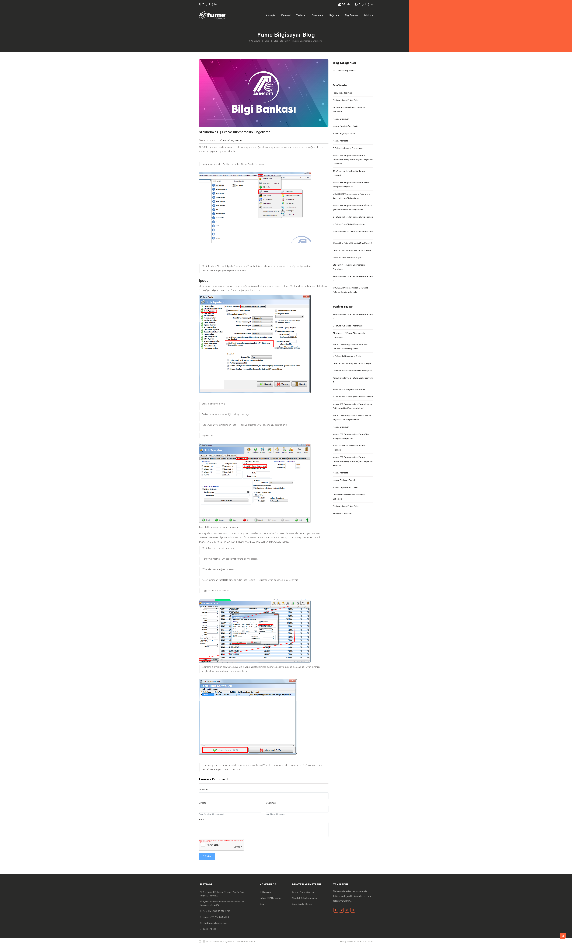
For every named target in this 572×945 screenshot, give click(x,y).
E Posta (202, 803)
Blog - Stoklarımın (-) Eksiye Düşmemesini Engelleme (298, 41)
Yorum (202, 819)
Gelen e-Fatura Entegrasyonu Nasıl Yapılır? (353, 250)
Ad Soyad (203, 789)
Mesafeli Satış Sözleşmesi (304, 898)
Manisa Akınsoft (340, 141)
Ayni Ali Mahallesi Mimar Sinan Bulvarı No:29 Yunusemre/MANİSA (222, 903)
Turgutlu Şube (209, 4)
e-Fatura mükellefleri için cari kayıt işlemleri (353, 217)
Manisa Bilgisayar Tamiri (344, 133)
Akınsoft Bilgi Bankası (232, 140)
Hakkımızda (265, 892)
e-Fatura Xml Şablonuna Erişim (347, 257)
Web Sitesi (271, 803)
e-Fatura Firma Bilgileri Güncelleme (349, 224)
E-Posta (346, 4)
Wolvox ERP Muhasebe (270, 898)
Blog (267, 41)
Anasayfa (270, 15)
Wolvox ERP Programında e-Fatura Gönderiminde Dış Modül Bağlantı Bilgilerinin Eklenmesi (353, 159)
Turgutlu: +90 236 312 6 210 (216, 911)
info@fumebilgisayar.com (214, 923)
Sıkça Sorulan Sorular (302, 904)
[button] (301, 15)
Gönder (207, 856)
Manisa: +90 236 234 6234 (215, 917)
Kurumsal (285, 15)
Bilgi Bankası (351, 15)
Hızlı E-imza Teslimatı (342, 93)
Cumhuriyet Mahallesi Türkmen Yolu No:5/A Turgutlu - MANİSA (222, 894)
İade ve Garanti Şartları (303, 892)
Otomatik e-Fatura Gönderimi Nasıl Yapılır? (352, 243)
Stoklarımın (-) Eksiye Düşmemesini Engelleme (234, 132)
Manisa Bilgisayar (341, 119)
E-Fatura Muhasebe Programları (348, 148)
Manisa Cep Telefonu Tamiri (345, 126)
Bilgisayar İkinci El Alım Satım (346, 100)
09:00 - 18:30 (209, 929)
